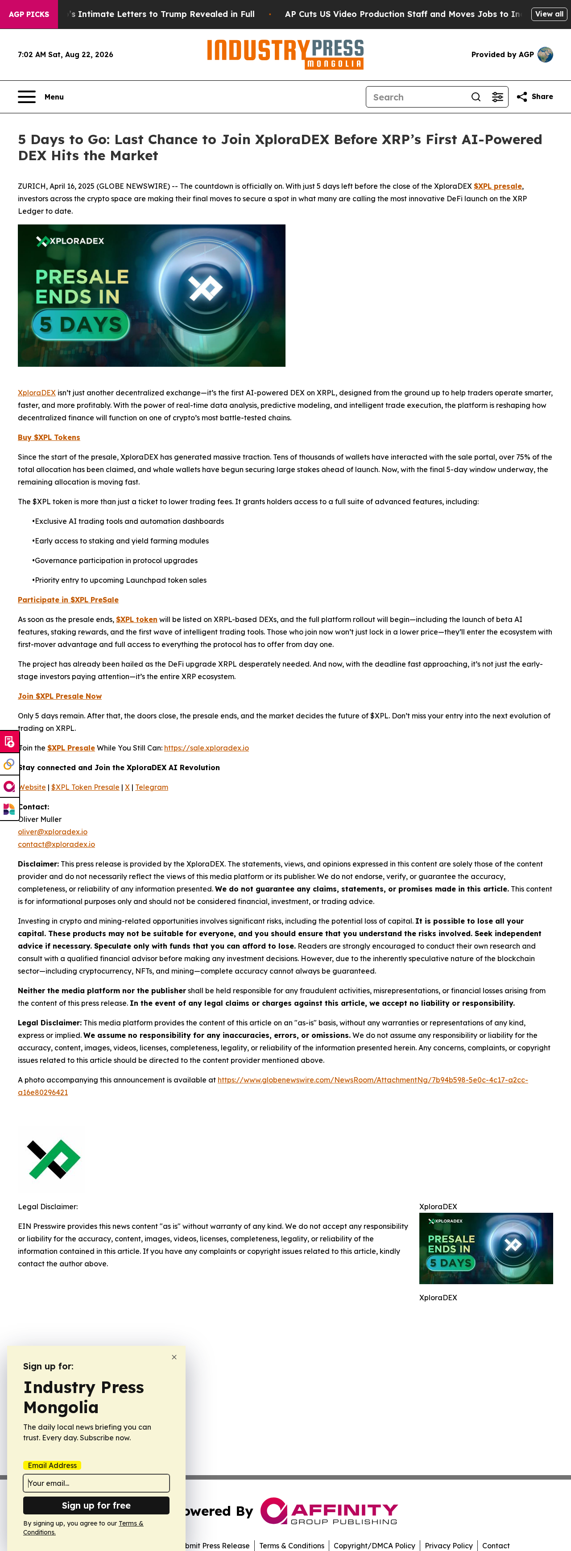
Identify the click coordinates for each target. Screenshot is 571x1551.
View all (549, 13)
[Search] (476, 97)
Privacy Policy (449, 1545)
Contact (496, 1545)
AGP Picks (29, 14)
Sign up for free (96, 1505)
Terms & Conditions (291, 1545)
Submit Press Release (213, 1545)
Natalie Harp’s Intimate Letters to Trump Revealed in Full (135, 14)
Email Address (52, 1465)
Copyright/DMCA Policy (374, 1545)
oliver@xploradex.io (52, 831)
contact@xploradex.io (56, 844)
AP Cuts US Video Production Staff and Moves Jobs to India (409, 14)
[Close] (174, 1357)
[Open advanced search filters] (497, 97)
